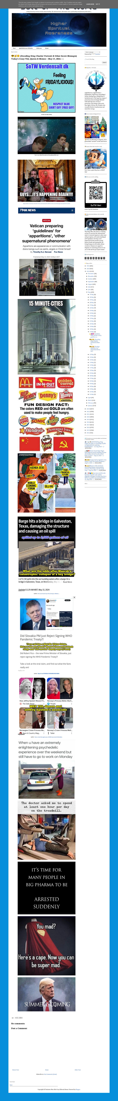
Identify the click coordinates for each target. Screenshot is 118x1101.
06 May (92, 381)
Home (46, 1070)
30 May (92, 297)
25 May (92, 310)
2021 (88, 414)
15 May (92, 357)
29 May (92, 300)
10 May (92, 370)
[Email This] (15, 1018)
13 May (92, 362)
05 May (92, 383)
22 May (92, 318)
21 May (92, 321)
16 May (92, 354)
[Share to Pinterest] (22, 1018)
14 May (92, 360)
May (89, 292)
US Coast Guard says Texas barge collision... (48, 593)
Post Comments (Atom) (50, 1074)
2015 (88, 430)
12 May (92, 365)
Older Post (78, 1070)
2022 (88, 411)
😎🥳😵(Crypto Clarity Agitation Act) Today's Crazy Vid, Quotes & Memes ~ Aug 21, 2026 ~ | (95, 461)
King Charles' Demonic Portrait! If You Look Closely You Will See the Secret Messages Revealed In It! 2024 (46, 203)
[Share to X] (19, 1018)
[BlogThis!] (17, 1018)
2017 (88, 425)
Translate (97, 54)
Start (14, 48)
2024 (88, 271)
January (90, 405)
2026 (88, 266)
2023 (88, 409)
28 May (92, 302)
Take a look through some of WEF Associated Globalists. (48, 737)
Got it (98, 4)
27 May (92, 305)
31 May (92, 294)
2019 (88, 419)
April (89, 397)
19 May (92, 326)
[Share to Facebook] (20, 1018)
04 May (92, 386)
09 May (92, 373)
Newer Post (15, 1070)
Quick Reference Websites (26, 48)
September (91, 281)
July (89, 287)
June (89, 289)
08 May (92, 375)
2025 (88, 268)
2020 (88, 417)
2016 (88, 427)
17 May (92, 331)
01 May (92, 394)
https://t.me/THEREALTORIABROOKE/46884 (48, 673)
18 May (92, 329)
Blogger (78, 1089)
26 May (92, 308)
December (91, 273)
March (90, 400)
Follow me (39, 48)
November (91, 276)
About (46, 48)
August (90, 284)
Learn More (90, 4)
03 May (92, 389)
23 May (92, 316)
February (91, 403)
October (90, 279)
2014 (88, 433)
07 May (92, 378)
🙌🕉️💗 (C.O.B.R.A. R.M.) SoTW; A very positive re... (95, 335)
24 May (92, 313)
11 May (92, 367)
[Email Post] (12, 1017)
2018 (88, 422)
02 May (92, 391)
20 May (92, 324)
